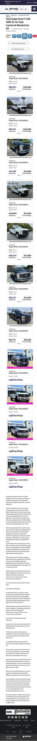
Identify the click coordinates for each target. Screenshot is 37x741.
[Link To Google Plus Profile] (16, 717)
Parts (33, 720)
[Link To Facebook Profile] (9, 717)
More (19, 91)
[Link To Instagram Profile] (23, 717)
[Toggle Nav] (34, 8)
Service (25, 720)
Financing (17, 720)
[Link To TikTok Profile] (26, 717)
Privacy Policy (21, 731)
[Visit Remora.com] (27, 737)
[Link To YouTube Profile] (19, 717)
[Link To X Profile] (12, 717)
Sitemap (14, 731)
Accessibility (29, 731)
